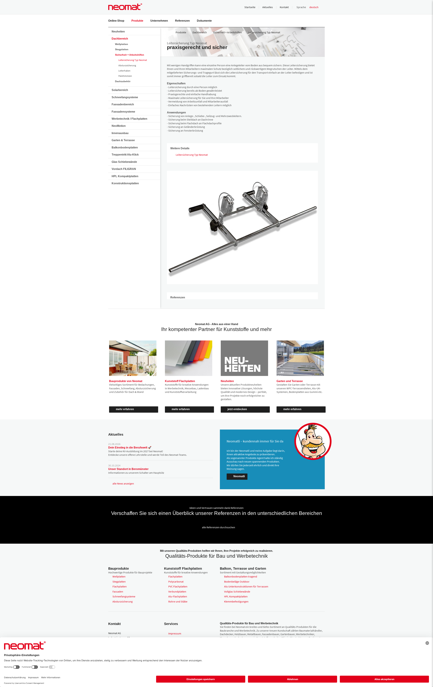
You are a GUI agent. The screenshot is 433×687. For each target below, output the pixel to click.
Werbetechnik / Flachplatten (129, 118)
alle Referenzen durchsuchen (218, 527)
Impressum (174, 633)
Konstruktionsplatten (125, 183)
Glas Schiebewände (124, 161)
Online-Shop (116, 20)
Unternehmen (159, 20)
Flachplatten (119, 586)
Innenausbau (120, 133)
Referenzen (182, 20)
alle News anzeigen (123, 483)
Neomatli (239, 476)
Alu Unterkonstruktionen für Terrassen (246, 586)
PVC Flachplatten (177, 586)
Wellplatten (121, 44)
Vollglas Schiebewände (237, 591)
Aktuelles (267, 7)
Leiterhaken (124, 70)
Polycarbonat (176, 581)
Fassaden (117, 591)
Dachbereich (120, 38)
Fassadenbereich (123, 104)
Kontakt (284, 7)
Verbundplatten (177, 591)
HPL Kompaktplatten (125, 176)
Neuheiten (118, 31)
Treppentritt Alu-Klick (125, 154)
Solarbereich (120, 90)
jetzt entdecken (237, 409)
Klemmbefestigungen (236, 601)
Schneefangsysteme (125, 97)
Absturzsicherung (127, 65)
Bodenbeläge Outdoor (236, 581)
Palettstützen (125, 75)
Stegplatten (121, 49)
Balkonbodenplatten (125, 147)
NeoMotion (119, 125)
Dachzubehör (122, 81)
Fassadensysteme (123, 111)
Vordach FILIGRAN (124, 169)
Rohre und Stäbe (177, 601)
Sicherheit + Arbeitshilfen (129, 54)
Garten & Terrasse (123, 140)
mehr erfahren (125, 409)
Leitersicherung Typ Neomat (132, 60)
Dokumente (204, 20)
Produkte (137, 20)
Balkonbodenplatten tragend (240, 576)
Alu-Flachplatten (177, 596)
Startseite (249, 7)
